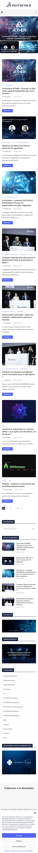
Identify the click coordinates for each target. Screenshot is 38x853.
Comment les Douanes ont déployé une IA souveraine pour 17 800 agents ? (18, 374)
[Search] (36, 12)
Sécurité (6, 724)
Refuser (19, 841)
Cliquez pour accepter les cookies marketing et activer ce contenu (19, 654)
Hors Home (7, 689)
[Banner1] (19, 626)
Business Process (9, 680)
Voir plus (7, 110)
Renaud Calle (8, 489)
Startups (6, 733)
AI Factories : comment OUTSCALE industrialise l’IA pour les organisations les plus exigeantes (17, 202)
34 (18, 508)
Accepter (19, 835)
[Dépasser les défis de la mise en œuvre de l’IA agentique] (9, 47)
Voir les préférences (19, 846)
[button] (35, 813)
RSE (5, 720)
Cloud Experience (9, 685)
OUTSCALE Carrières (11, 698)
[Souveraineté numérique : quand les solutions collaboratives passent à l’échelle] (19, 297)
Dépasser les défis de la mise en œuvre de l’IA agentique (24, 560)
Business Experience (10, 676)
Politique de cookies (10, 850)
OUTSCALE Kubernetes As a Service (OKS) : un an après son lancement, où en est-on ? (19, 431)
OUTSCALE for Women (11, 711)
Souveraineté (8, 729)
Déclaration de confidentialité (25, 850)
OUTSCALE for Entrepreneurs (13, 707)
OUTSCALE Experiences (11, 702)
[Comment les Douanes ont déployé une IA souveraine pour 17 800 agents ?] (19, 354)
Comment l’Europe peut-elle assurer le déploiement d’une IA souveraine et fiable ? (18, 260)
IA (4, 693)
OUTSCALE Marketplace (11, 715)
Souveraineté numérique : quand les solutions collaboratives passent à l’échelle (17, 317)
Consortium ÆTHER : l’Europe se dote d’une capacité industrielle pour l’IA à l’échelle (18, 91)
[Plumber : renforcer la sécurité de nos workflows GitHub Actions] (19, 466)
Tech (5, 738)
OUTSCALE (7, 96)
